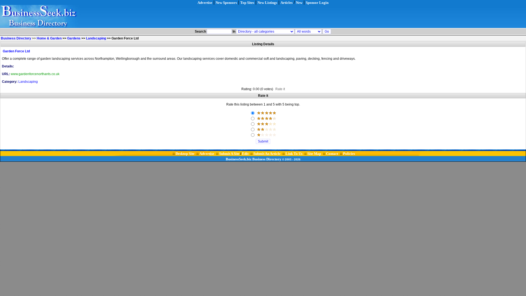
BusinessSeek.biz (238, 159)
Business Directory (266, 159)
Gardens (74, 38)
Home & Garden (49, 38)
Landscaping (96, 38)
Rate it (280, 89)
